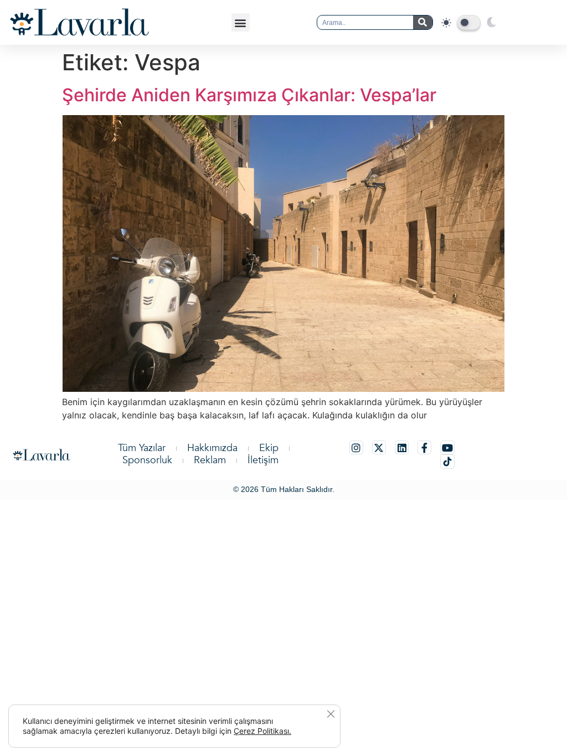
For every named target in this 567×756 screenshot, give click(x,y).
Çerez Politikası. (262, 731)
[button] (240, 22)
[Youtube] (447, 447)
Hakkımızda (212, 448)
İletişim (263, 460)
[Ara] (422, 22)
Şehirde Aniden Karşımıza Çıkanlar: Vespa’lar (249, 95)
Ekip (269, 448)
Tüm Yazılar (142, 448)
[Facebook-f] (424, 447)
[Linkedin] (402, 447)
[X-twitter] (379, 447)
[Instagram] (356, 447)
